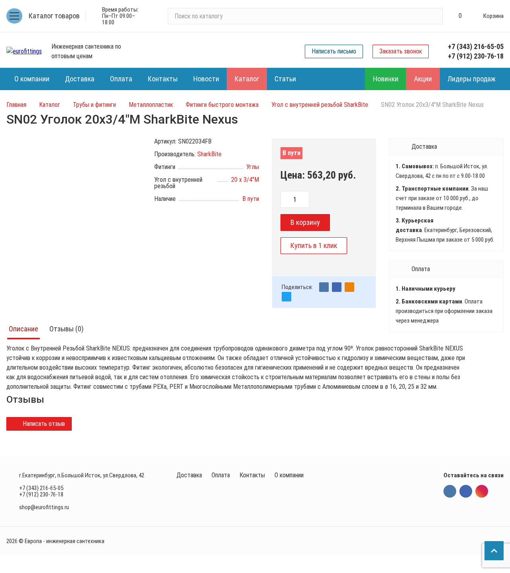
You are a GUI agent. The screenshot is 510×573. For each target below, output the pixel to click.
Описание (23, 329)
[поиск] (433, 16)
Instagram (481, 491)
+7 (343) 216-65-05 (476, 46)
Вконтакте (449, 491)
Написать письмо (334, 51)
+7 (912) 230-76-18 (476, 56)
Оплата (221, 475)
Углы (252, 167)
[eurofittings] (24, 51)
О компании (289, 475)
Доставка (189, 475)
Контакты (252, 475)
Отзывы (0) (66, 329)
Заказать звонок (400, 51)
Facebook (465, 491)
